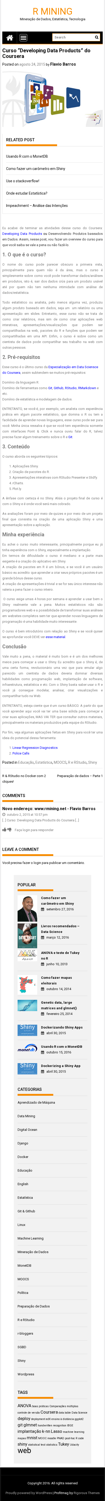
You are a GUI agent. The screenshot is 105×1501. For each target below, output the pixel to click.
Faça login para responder (34, 830)
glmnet (30, 1424)
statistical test (36, 1444)
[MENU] (23, 37)
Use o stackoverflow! (22, 181)
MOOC (42, 1438)
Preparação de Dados (34, 1306)
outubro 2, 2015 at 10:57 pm (27, 815)
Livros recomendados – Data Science (60, 929)
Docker (23, 1157)
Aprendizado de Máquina (36, 1102)
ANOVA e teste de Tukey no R (60, 955)
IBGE (70, 1425)
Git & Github (26, 1211)
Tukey (63, 1444)
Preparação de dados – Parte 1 (80, 776)
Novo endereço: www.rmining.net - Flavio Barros (49, 808)
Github (58, 388)
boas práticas (40, 1406)
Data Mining (26, 1116)
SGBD (22, 1347)
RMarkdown (87, 388)
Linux (21, 1225)
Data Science (79, 1412)
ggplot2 (79, 1419)
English (23, 1184)
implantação (29, 1431)
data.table (65, 1412)
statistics (51, 1444)
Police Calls (20, 753)
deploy (24, 1418)
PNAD (60, 1438)
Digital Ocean (27, 1130)
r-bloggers (25, 1333)
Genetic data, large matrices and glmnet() (59, 1005)
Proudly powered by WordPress (29, 1493)
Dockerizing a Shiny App (61, 1066)
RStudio (71, 388)
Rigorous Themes (87, 1493)
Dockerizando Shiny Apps (62, 1027)
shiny (22, 1444)
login (37, 863)
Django (23, 1143)
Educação (26, 762)
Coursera (49, 1412)
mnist (32, 1437)
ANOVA (24, 1405)
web (24, 1450)
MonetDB (24, 1265)
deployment (38, 1419)
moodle (51, 1438)
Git (50, 388)
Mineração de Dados (33, 1252)
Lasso (56, 1431)
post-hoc (70, 1438)
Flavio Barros (63, 64)
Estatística (43, 762)
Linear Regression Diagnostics (35, 748)
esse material (55, 637)
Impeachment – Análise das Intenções (37, 206)
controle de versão (29, 1412)
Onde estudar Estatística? (26, 193)
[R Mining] (9, 38)
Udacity (74, 1444)
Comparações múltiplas (63, 1406)
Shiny (92, 762)
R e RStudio (77, 762)
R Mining (53, 11)
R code (80, 1438)
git (20, 1424)
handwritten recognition (52, 1425)
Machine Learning (31, 1238)
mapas (22, 1438)
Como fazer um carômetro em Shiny (35, 169)
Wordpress (26, 1374)
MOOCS (60, 762)
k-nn (46, 1431)
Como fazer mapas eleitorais (56, 980)
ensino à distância (62, 1419)
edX (48, 1419)
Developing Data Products (22, 234)
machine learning (73, 1432)
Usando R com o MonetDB (27, 156)
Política (23, 1293)
